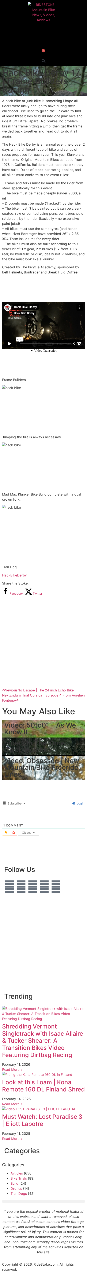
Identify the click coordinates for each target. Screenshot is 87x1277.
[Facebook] (9, 886)
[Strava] (56, 886)
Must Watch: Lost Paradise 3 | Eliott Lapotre (42, 1120)
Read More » (12, 1069)
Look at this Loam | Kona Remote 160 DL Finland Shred (43, 1086)
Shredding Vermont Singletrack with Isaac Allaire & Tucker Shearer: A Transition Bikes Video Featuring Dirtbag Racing (42, 1040)
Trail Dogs (19, 1193)
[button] (43, 60)
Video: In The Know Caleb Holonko (35, 746)
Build (14, 1183)
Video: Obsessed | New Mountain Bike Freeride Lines (41, 767)
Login (80, 803)
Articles (17, 1173)
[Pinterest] (32, 886)
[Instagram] (21, 886)
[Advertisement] (43, 641)
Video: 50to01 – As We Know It (40, 728)
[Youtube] (44, 886)
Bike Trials (19, 1178)
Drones (16, 1188)
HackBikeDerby (14, 575)
